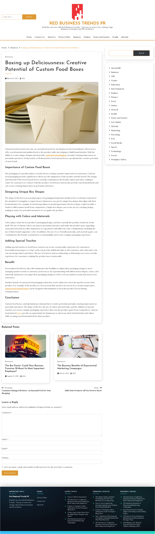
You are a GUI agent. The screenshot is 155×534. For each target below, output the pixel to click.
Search (141, 53)
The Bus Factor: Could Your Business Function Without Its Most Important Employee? (24, 368)
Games (114, 105)
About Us (52, 37)
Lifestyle (124, 37)
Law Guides (116, 122)
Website (5, 458)
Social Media (116, 143)
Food (113, 101)
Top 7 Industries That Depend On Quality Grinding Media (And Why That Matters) (106, 518)
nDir (23, 78)
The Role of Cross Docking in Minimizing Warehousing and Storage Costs (133, 518)
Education (115, 84)
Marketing (115, 130)
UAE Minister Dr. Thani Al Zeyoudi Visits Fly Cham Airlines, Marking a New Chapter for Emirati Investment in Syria (134, 524)
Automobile (116, 68)
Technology (116, 151)
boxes (19, 313)
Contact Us (40, 37)
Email (5, 448)
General (114, 109)
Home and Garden (101, 37)
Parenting (115, 134)
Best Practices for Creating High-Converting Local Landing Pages (134, 511)
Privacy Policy (64, 37)
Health (115, 37)
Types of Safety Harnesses (77, 497)
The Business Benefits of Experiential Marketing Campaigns (76, 521)
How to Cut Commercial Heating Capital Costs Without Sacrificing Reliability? (106, 505)
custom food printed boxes (17, 288)
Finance (114, 97)
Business (77, 37)
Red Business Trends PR (77, 23)
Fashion (87, 37)
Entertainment (117, 89)
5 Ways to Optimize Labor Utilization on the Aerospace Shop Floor (78, 508)
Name (5, 439)
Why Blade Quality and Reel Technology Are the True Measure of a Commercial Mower (104, 499)
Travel (114, 155)
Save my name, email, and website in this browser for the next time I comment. (38, 467)
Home (29, 37)
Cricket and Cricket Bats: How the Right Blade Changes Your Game (78, 514)
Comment (7, 412)
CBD (113, 76)
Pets (113, 139)
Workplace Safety (118, 159)
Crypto (114, 80)
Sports (114, 147)
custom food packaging (56, 155)
